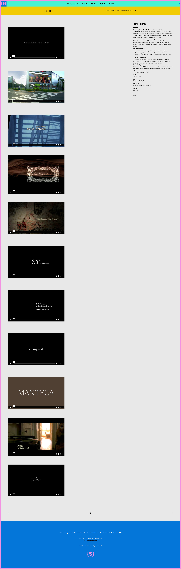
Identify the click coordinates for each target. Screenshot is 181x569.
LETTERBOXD (141, 72)
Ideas (121, 10)
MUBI (147, 72)
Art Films (112, 10)
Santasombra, (87, 546)
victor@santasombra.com (90, 540)
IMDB (135, 72)
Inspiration (126, 10)
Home (108, 10)
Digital (117, 10)
